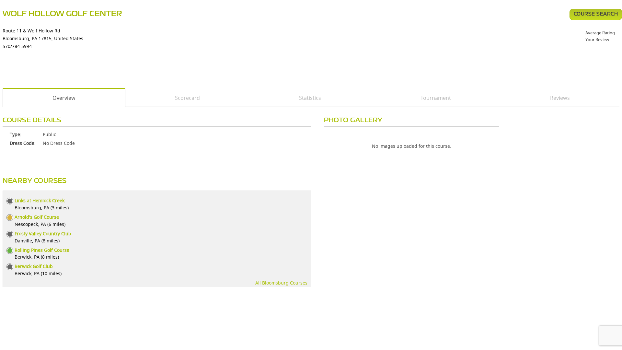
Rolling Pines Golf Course (42, 250)
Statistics (310, 97)
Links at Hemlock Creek (39, 200)
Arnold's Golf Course (37, 217)
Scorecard (187, 97)
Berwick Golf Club (34, 266)
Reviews (560, 97)
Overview (63, 97)
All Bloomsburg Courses (281, 283)
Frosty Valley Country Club (43, 233)
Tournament (435, 97)
